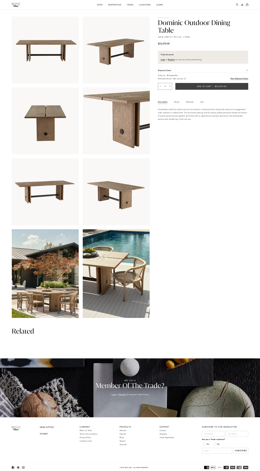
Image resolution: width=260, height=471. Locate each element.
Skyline (123, 441)
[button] (99, 5)
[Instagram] (23, 467)
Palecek (123, 434)
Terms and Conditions (88, 434)
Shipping (163, 434)
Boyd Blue (124, 468)
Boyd (122, 437)
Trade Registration (167, 437)
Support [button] (164, 427)
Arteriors (163, 18)
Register (122, 394)
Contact (163, 430)
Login (114, 394)
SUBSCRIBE (241, 450)
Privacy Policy (85, 437)
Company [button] (85, 427)
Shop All (123, 444)
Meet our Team (86, 430)
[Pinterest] (18, 467)
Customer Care (86, 441)
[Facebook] (13, 467)
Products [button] (125, 427)
